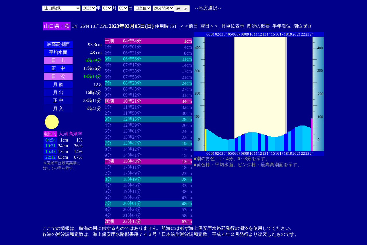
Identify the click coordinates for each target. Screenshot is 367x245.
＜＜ (184, 25)
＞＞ (214, 25)
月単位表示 (232, 25)
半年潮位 (281, 25)
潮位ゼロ (302, 25)
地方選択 (208, 7)
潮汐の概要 (258, 25)
